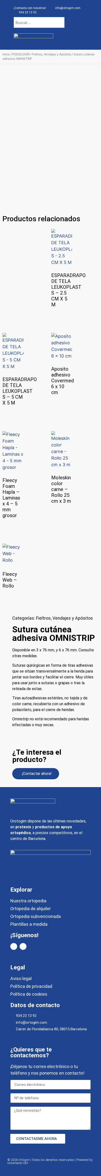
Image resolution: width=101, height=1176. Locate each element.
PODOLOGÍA (21, 54)
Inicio (6, 54)
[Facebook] (13, 946)
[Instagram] (23, 946)
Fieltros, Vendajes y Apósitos (51, 54)
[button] (86, 40)
